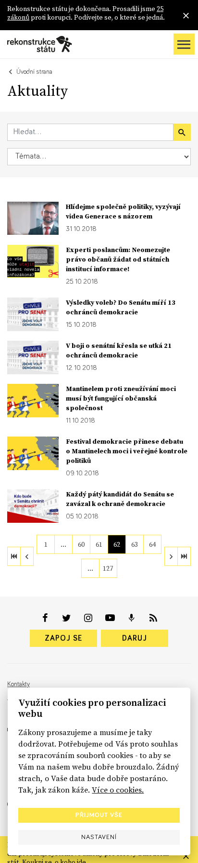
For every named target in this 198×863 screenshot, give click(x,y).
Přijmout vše (99, 815)
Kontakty (18, 684)
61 (99, 544)
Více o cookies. (118, 789)
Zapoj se (63, 638)
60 (81, 544)
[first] (14, 556)
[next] (171, 556)
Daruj (134, 638)
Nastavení (99, 837)
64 (152, 544)
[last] (184, 556)
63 (134, 544)
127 (108, 568)
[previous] (27, 556)
